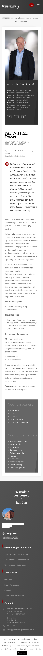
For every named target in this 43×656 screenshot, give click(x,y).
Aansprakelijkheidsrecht (18, 441)
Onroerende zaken (16, 419)
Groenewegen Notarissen (15, 565)
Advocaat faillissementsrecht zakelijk (21, 95)
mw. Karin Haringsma (17, 389)
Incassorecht (14, 459)
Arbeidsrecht (14, 410)
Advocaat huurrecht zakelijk (18, 100)
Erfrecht (13, 413)
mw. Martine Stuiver (27, 386)
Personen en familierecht (19, 422)
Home (13, 18)
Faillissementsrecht (17, 453)
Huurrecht (13, 416)
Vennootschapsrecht (17, 468)
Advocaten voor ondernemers (28, 18)
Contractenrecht (16, 450)
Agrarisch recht (15, 444)
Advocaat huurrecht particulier (19, 97)
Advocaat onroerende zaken (18, 102)
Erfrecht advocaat (14, 110)
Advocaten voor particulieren (18, 107)
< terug (6, 18)
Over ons (8, 580)
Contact (7, 590)
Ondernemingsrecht (17, 462)
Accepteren (22, 653)
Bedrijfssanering (16, 465)
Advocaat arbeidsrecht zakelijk (19, 93)
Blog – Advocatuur (12, 585)
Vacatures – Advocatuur (14, 595)
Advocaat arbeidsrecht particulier (20, 90)
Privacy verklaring (34, 649)
